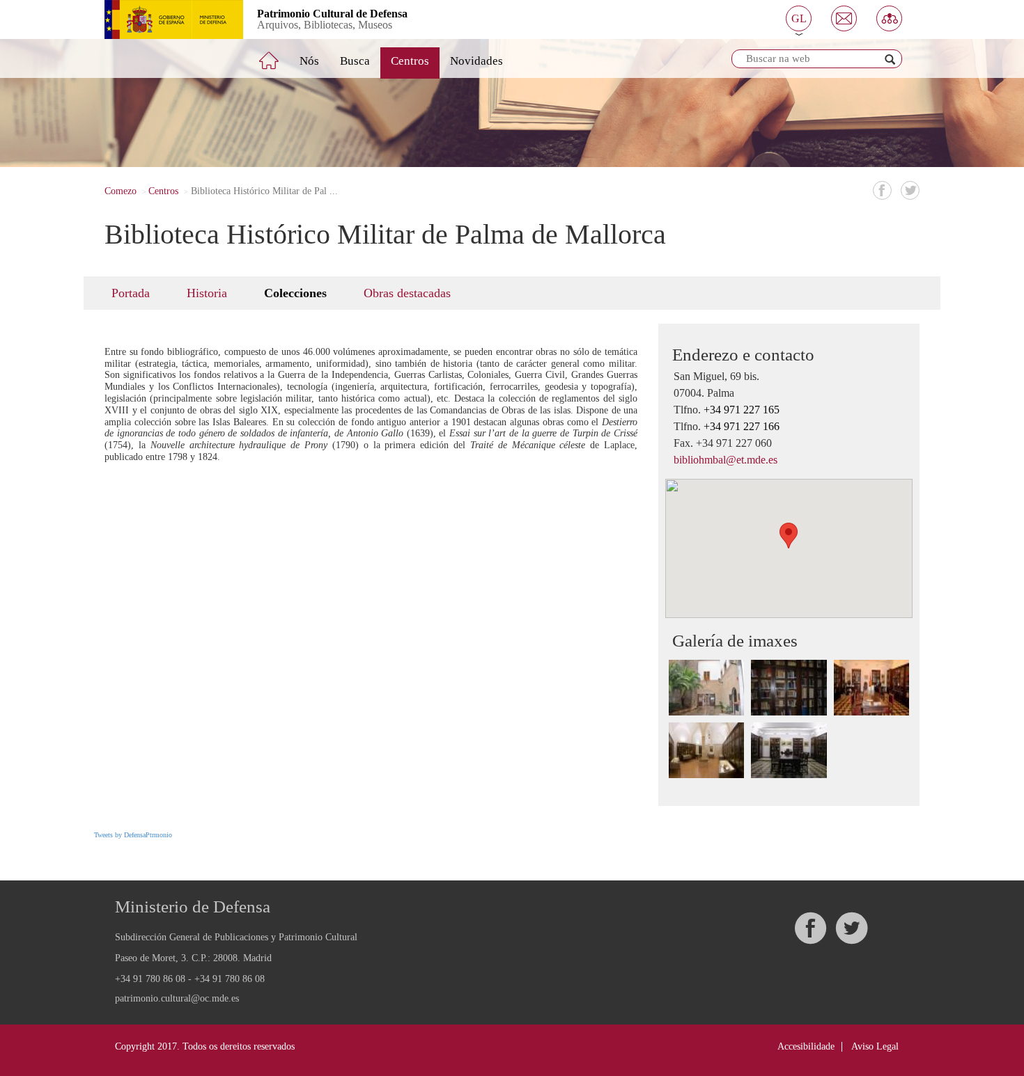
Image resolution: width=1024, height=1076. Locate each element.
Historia (207, 293)
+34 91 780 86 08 (150, 979)
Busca (355, 61)
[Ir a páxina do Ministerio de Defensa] (163, 19)
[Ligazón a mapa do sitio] (889, 18)
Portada (130, 293)
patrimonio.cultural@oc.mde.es (177, 999)
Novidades (476, 61)
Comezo (120, 191)
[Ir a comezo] (278, 55)
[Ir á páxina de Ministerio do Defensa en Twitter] (851, 928)
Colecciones (295, 293)
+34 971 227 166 (741, 426)
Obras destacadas (407, 293)
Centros (410, 61)
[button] (799, 18)
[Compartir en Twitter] (910, 190)
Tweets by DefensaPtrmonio (133, 835)
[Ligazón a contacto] (844, 18)
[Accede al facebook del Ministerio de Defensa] (810, 928)
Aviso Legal (875, 1046)
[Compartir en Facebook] (882, 190)
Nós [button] (309, 61)
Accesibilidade (806, 1046)
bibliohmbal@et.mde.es (725, 460)
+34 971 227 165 (741, 410)
